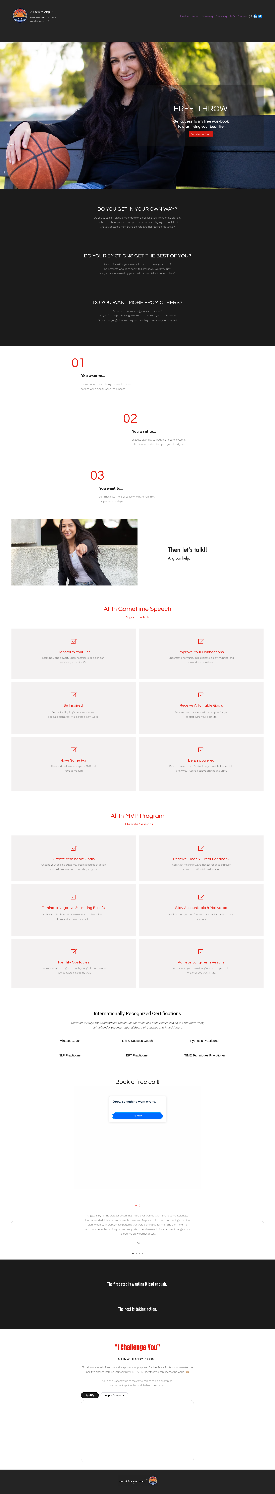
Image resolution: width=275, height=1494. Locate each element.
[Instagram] (251, 16)
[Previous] (12, 1223)
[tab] (90, 1395)
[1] (132, 1253)
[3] (139, 1253)
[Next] (263, 1223)
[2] (136, 1253)
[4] (142, 1253)
